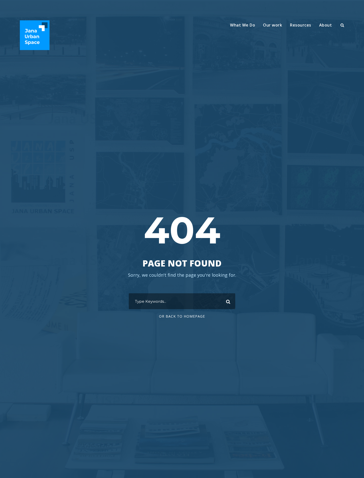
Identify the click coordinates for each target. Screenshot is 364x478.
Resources (300, 25)
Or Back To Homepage (182, 316)
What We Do (242, 25)
